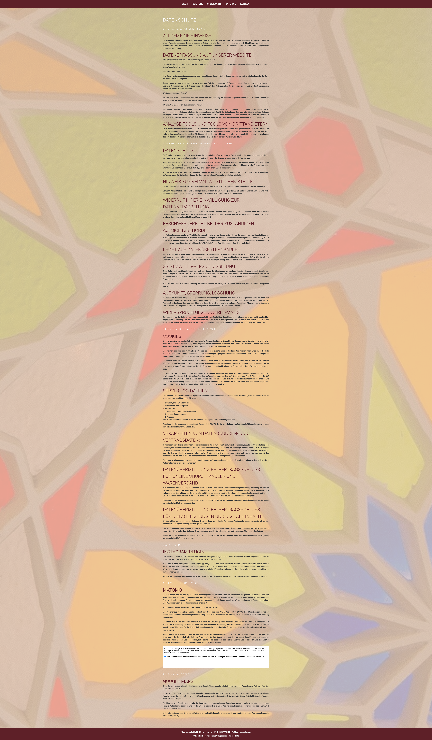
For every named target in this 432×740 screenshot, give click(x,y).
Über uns (197, 3)
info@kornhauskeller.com (241, 732)
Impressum (222, 736)
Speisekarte (214, 3)
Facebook (199, 736)
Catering (230, 3)
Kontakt (245, 3)
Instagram (210, 736)
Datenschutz (234, 736)
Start (185, 3)
